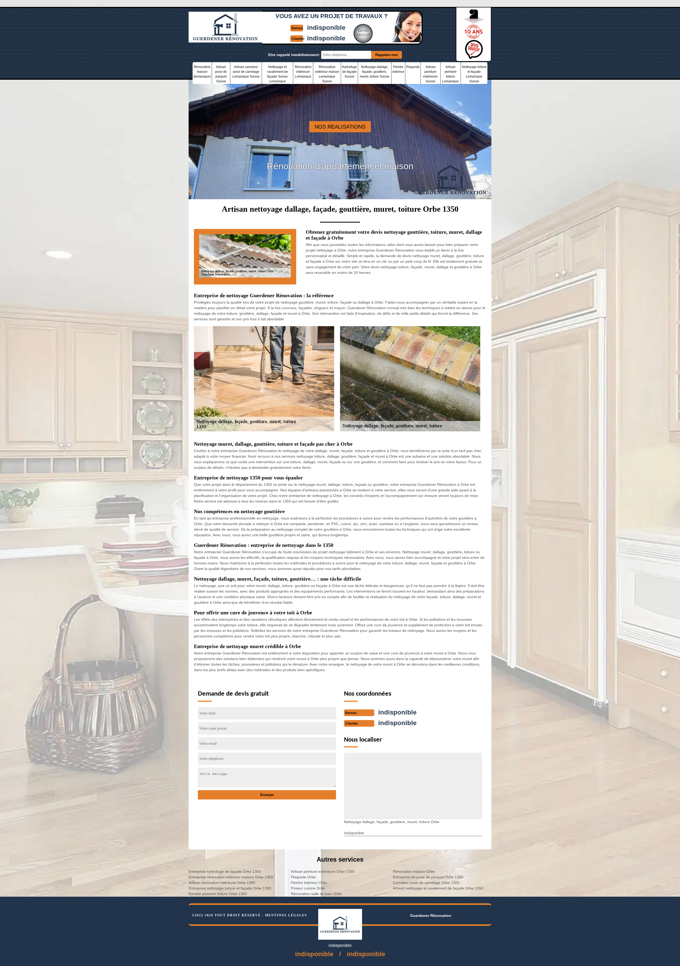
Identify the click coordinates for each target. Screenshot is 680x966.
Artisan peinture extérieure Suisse (430, 74)
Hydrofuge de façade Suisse (349, 71)
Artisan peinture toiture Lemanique (450, 74)
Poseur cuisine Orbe (308, 888)
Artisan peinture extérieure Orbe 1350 (323, 871)
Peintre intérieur (398, 69)
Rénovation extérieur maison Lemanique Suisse (327, 74)
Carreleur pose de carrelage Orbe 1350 (426, 882)
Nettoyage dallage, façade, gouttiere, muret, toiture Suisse (374, 71)
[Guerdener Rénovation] (225, 40)
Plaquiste (413, 67)
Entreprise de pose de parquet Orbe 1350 (428, 877)
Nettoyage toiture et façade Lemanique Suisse (474, 74)
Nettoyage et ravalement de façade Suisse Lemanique (277, 74)
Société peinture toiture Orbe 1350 (218, 894)
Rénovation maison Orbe (414, 871)
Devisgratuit (363, 33)
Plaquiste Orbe (303, 877)
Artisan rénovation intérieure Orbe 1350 (222, 882)
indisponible (326, 27)
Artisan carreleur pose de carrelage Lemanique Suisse (246, 71)
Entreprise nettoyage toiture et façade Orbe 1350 (230, 888)
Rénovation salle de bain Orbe (316, 894)
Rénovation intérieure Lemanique (303, 71)
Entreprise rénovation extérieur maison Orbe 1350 (231, 877)
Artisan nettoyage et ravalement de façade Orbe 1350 (438, 888)
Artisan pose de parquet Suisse (221, 74)
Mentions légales (286, 915)
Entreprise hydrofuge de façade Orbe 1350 (225, 871)
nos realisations (340, 127)
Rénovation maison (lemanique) (202, 71)
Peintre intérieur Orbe (309, 882)
